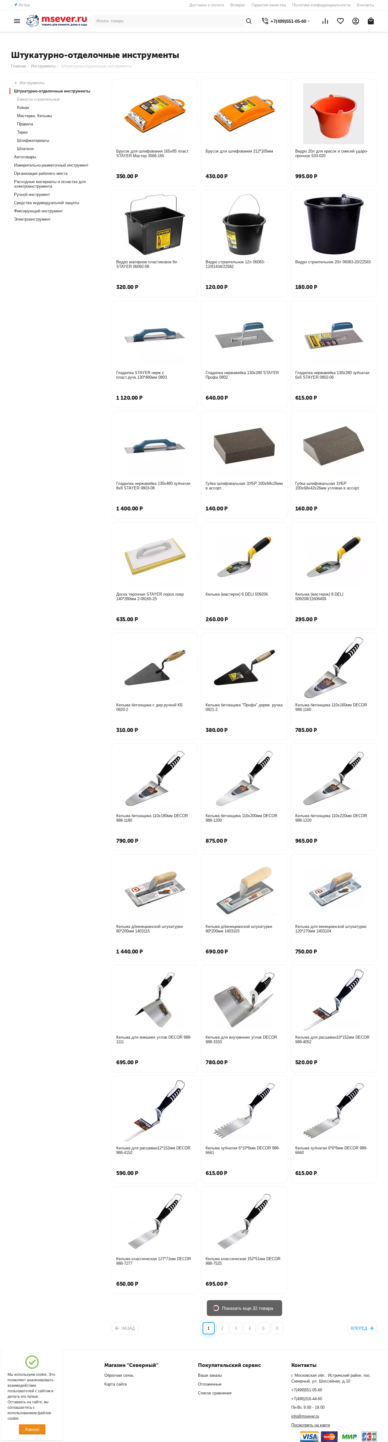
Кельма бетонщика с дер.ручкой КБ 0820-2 (149, 707)
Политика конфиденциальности (321, 5)
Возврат (237, 5)
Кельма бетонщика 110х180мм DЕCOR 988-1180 (152, 818)
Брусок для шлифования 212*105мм (239, 151)
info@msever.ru (305, 1416)
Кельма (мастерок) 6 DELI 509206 (237, 594)
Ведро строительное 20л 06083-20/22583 (333, 262)
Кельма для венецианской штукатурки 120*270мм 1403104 (330, 928)
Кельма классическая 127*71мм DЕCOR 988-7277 (153, 1261)
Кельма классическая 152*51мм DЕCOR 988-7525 (243, 1261)
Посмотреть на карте (310, 1425)
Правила (25, 124)
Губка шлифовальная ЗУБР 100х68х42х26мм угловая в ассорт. (327, 485)
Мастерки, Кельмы (34, 116)
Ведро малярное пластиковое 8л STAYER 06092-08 (146, 264)
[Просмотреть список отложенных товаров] (340, 21)
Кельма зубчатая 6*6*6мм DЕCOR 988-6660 (331, 1150)
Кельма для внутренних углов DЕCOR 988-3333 (241, 1039)
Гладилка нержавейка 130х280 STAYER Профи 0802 (242, 375)
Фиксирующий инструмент (38, 211)
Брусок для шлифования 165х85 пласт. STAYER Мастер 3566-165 (152, 153)
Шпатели (25, 148)
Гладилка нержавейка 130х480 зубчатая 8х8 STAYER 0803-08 (153, 485)
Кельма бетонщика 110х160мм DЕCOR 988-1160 (331, 707)
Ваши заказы (210, 1375)
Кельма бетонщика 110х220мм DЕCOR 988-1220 (331, 818)
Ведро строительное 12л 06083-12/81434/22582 (235, 264)
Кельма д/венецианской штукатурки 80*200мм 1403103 (239, 928)
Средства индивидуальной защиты (46, 202)
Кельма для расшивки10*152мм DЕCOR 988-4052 (332, 1039)
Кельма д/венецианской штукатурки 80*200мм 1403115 (149, 928)
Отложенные (209, 1384)
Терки (22, 132)
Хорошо (32, 1429)
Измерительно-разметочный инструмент (51, 165)
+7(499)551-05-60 (306, 1390)
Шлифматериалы (33, 140)
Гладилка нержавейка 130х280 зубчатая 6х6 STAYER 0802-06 (332, 375)
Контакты (365, 5)
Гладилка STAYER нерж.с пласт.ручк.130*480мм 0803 (141, 375)
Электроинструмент (32, 219)
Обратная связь (119, 1375)
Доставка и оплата (206, 5)
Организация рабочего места (40, 173)
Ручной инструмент (32, 194)
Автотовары (25, 157)
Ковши (23, 107)
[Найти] (248, 21)
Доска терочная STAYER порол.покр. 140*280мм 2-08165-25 (150, 596)
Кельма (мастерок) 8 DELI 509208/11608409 (319, 596)
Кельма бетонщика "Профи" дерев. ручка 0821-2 (244, 707)
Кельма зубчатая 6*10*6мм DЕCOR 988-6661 (243, 1150)
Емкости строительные (38, 99)
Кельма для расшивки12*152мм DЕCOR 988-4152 (153, 1150)
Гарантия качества (269, 5)
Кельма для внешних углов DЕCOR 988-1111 (153, 1039)
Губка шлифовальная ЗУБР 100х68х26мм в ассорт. (244, 485)
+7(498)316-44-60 (306, 1399)
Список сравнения (215, 1393)
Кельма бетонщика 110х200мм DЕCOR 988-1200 (241, 818)
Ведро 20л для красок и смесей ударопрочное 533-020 (331, 153)
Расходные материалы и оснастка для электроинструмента (50, 184)
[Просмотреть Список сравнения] (325, 21)
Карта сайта (115, 1384)
